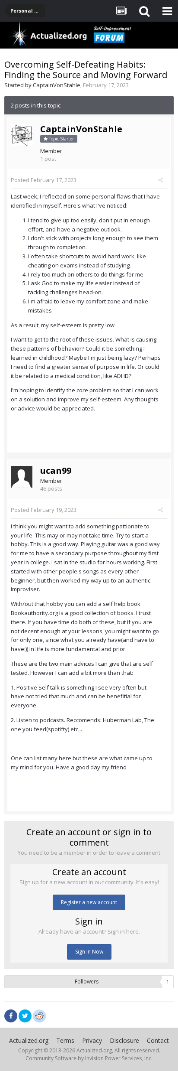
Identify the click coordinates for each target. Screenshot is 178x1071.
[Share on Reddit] (39, 1015)
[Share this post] (160, 180)
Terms (65, 1040)
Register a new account (89, 902)
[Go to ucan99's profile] (21, 477)
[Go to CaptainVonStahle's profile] (21, 135)
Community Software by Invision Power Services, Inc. (89, 1058)
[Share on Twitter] (25, 1015)
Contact (158, 1040)
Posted (43, 180)
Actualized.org (28, 1040)
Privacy (92, 1040)
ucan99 (55, 470)
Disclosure (124, 1040)
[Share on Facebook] (10, 1015)
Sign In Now (89, 951)
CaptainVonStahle (56, 85)
